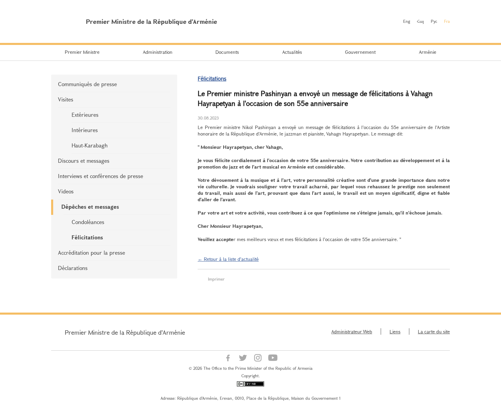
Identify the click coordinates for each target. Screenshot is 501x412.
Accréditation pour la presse (91, 252)
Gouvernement (360, 52)
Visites (65, 99)
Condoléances (88, 221)
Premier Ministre (82, 52)
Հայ (420, 21)
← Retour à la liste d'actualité (228, 259)
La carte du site (434, 331)
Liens (395, 331)
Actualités (292, 52)
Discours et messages (83, 160)
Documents (227, 52)
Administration (157, 52)
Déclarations (73, 267)
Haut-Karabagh (90, 145)
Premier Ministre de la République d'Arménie (125, 332)
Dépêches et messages (90, 206)
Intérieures (85, 129)
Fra (447, 21)
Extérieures (85, 114)
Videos (66, 191)
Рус (434, 21)
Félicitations (87, 237)
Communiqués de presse (87, 84)
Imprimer (216, 279)
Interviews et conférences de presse (100, 175)
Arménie (427, 52)
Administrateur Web (351, 331)
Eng (406, 21)
